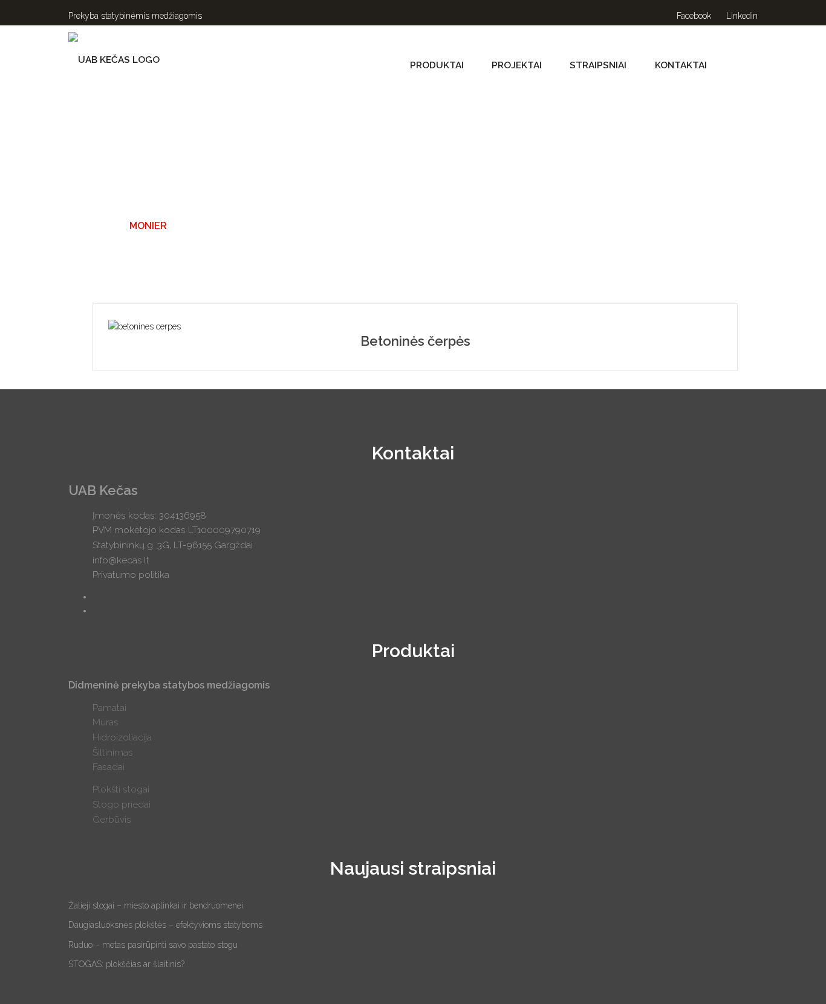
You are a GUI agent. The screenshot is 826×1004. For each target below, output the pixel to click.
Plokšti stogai (121, 789)
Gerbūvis (112, 819)
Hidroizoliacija (122, 737)
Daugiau (415, 326)
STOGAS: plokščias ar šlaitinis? (126, 964)
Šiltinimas (113, 752)
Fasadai (109, 767)
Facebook (692, 16)
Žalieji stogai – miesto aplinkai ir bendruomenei (155, 905)
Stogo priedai (122, 804)
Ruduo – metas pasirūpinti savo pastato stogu (153, 945)
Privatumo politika (131, 574)
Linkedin (741, 16)
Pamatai (109, 707)
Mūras (106, 722)
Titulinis (91, 226)
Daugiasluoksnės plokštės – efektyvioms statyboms (165, 925)
